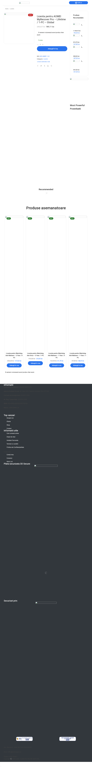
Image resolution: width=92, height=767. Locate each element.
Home (6, 8)
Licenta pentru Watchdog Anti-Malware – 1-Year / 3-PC (56, 355)
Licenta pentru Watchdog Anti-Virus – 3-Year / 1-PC (35, 354)
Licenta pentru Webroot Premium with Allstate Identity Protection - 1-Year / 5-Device (82, 25)
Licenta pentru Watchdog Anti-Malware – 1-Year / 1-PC (77, 355)
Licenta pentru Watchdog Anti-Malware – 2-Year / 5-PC (14, 355)
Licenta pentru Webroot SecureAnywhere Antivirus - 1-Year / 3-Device (82, 61)
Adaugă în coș (53, 49)
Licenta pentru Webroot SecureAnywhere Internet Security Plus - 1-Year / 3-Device (82, 47)
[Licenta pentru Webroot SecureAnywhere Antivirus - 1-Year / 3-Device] (76, 64)
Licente (12, 8)
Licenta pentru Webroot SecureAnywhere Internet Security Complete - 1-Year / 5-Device (82, 36)
